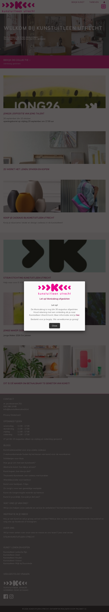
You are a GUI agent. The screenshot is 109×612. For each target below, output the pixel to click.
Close (54, 325)
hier (77, 315)
